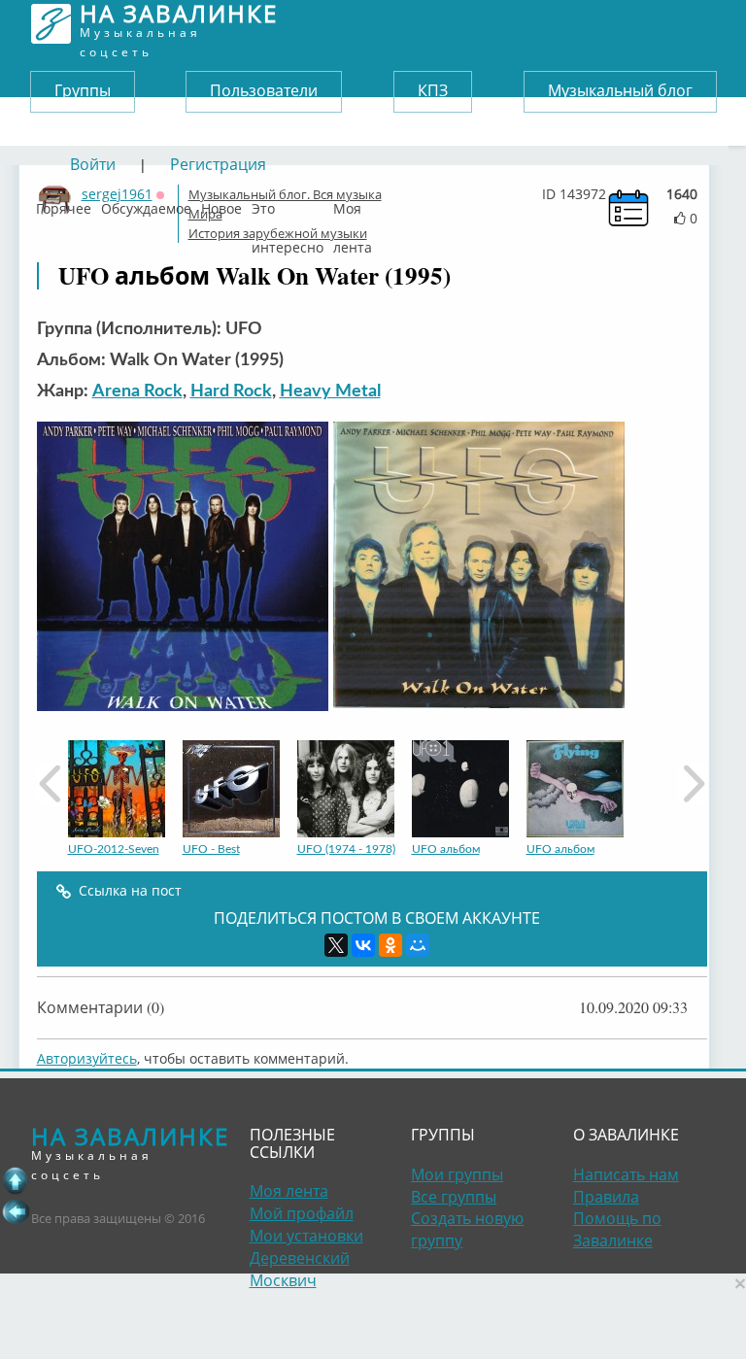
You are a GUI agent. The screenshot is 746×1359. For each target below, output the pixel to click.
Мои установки (306, 1235)
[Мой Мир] (417, 945)
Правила (606, 1196)
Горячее (63, 204)
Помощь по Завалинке (617, 1229)
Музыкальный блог (620, 90)
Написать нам (626, 1174)
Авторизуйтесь (87, 1058)
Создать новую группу (467, 1229)
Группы (82, 90)
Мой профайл (302, 1213)
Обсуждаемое (146, 204)
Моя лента (352, 204)
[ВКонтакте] (363, 945)
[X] (336, 945)
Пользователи (264, 90)
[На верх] (15, 1180)
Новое (221, 204)
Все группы (453, 1196)
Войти (93, 164)
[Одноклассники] (390, 945)
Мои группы (457, 1174)
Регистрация (218, 164)
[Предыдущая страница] (15, 1211)
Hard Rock (231, 391)
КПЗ (433, 90)
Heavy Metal (330, 391)
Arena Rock (137, 391)
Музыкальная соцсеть (179, 24)
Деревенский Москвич (300, 1269)
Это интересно (287, 204)
